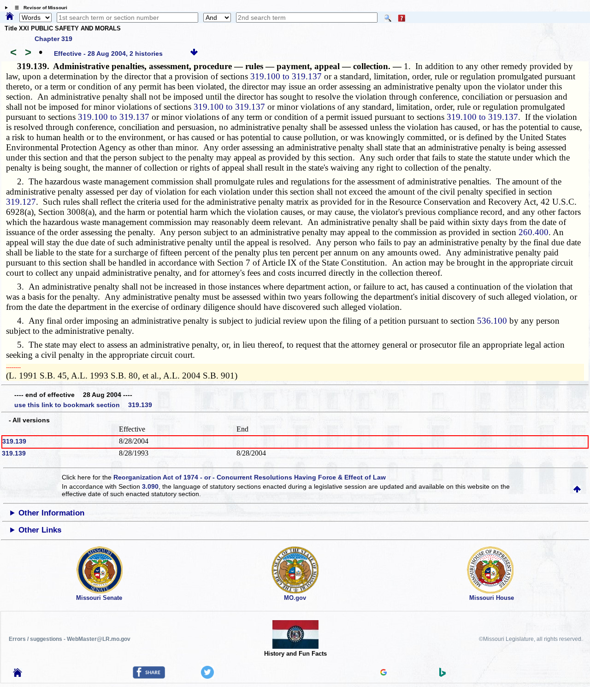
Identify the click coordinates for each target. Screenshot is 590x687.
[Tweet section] (207, 676)
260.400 (534, 232)
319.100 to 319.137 (286, 76)
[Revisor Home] (17, 674)
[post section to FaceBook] (149, 676)
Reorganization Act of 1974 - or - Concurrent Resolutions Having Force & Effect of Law (249, 477)
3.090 (150, 486)
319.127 (21, 202)
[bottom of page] (194, 53)
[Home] (10, 16)
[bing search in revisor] (442, 674)
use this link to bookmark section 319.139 (83, 405)
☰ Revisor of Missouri (38, 7)
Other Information (51, 513)
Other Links (39, 530)
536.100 (492, 321)
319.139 (14, 441)
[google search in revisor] (383, 673)
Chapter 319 (53, 38)
